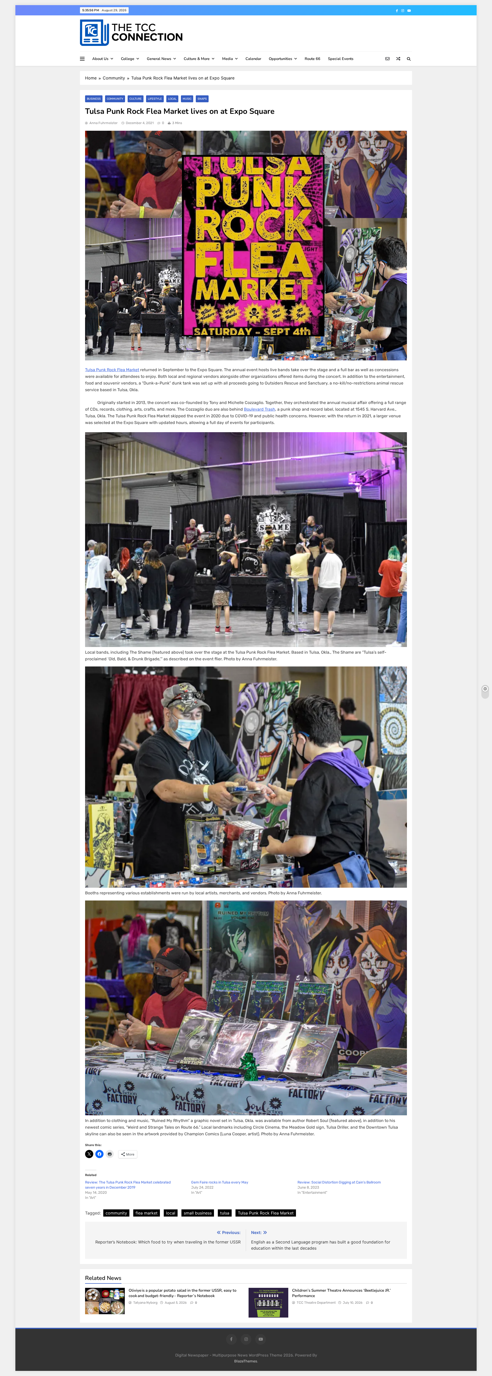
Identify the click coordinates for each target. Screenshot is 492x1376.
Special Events (340, 58)
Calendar (253, 58)
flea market (147, 1213)
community (116, 1213)
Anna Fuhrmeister (103, 123)
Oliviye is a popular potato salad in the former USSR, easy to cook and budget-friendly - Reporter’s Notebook (183, 1293)
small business (198, 1213)
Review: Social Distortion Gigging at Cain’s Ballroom (339, 1182)
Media (227, 58)
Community (115, 98)
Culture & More (197, 58)
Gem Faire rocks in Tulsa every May (219, 1182)
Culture (135, 98)
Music (187, 98)
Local (172, 98)
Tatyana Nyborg (145, 1302)
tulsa (224, 1213)
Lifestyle (155, 98)
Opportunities (280, 58)
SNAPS (202, 98)
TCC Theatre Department (316, 1302)
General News (159, 58)
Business (94, 98)
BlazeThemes (245, 1361)
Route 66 (312, 58)
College (127, 58)
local (170, 1213)
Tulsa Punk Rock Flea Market (112, 369)
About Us (100, 58)
